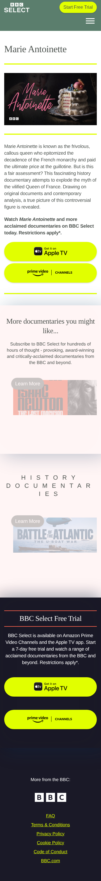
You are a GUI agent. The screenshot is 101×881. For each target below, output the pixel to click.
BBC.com (50, 861)
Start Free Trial (78, 7)
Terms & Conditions (50, 825)
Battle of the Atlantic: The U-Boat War (54, 556)
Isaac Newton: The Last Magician (50, 418)
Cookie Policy (50, 843)
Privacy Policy (50, 834)
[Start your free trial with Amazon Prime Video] (50, 719)
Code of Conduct (50, 852)
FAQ (50, 816)
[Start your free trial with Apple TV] (50, 687)
